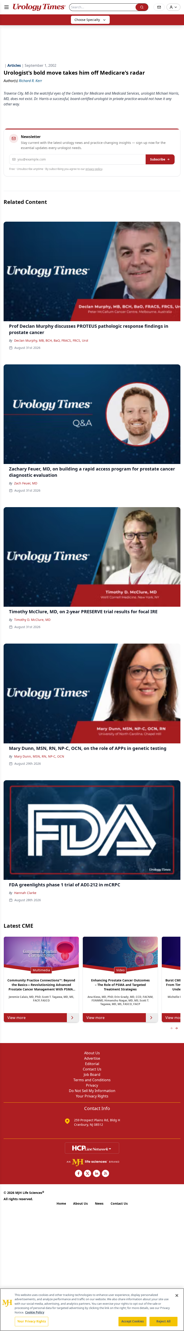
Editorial (92, 1063)
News (99, 1203)
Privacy (92, 1085)
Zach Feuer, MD (25, 483)
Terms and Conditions (92, 1079)
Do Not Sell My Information (92, 1090)
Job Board (92, 1074)
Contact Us (92, 1069)
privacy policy (93, 169)
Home (61, 1203)
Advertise (92, 1058)
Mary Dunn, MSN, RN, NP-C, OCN (39, 756)
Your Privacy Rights (92, 1096)
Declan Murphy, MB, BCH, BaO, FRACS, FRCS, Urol (51, 340)
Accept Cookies (132, 1321)
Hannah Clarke (25, 893)
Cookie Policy (34, 1312)
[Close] (177, 1295)
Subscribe (157, 159)
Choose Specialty (87, 20)
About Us (92, 1052)
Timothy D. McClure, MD (32, 620)
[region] (92, 1309)
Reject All (163, 1321)
